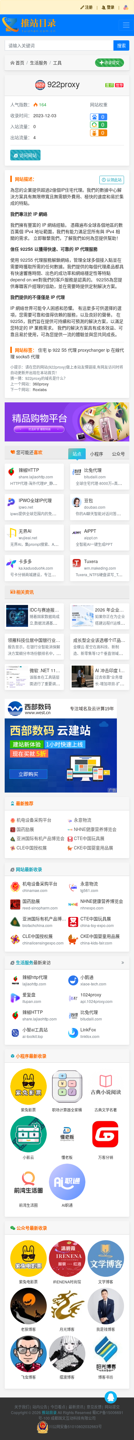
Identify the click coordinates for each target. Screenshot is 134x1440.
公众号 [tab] (118, 454)
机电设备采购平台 (33, 820)
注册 (88, 7)
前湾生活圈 (28, 1205)
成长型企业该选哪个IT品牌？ (101, 640)
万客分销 (105, 1157)
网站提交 (112, 1406)
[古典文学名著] (106, 1086)
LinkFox (88, 1029)
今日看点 (57, 1406)
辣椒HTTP (29, 470)
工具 (57, 62)
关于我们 (21, 1406)
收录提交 (111, 62)
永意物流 (82, 820)
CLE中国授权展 (31, 847)
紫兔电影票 (28, 1281)
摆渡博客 (67, 1377)
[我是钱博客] (106, 1306)
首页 (20, 62)
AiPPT (90, 531)
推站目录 (49, 1412)
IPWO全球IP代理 (35, 500)
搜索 (121, 45)
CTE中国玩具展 (88, 838)
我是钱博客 (105, 1329)
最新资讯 (76, 1406)
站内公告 (39, 1406)
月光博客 (67, 1329)
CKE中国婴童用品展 (93, 847)
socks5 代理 (28, 356)
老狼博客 (28, 1329)
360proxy (41, 383)
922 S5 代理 (65, 350)
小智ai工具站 (35, 1029)
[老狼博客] (28, 1306)
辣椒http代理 (34, 977)
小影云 (28, 1157)
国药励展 (24, 829)
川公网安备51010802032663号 (75, 1426)
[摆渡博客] (67, 1354)
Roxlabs (40, 389)
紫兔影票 (28, 1109)
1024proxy (90, 994)
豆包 (88, 500)
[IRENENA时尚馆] (67, 1258)
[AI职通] (67, 1182)
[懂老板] (67, 1134)
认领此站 (114, 179)
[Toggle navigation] (126, 25)
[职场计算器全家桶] (67, 1086)
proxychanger (91, 350)
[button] (125, 7)
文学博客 (105, 1281)
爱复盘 (29, 994)
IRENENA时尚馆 (67, 1281)
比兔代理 (93, 470)
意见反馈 (94, 1406)
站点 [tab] (77, 454)
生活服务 (38, 62)
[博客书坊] (106, 1354)
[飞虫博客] (28, 1354)
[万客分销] (106, 1134)
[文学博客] (106, 1258)
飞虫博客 (28, 1377)
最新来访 (33, 962)
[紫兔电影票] (28, 1258)
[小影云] (28, 1134)
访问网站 (27, 155)
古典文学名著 (105, 1109)
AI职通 (67, 1205)
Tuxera (91, 561)
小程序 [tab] (96, 454)
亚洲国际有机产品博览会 (40, 838)
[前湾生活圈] (28, 1182)
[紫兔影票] (28, 1086)
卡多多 (25, 561)
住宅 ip (44, 350)
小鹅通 (86, 977)
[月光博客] (67, 1306)
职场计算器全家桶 (67, 1109)
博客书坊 (105, 1377)
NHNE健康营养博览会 (95, 829)
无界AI (25, 531)
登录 (110, 7)
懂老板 (67, 1157)
